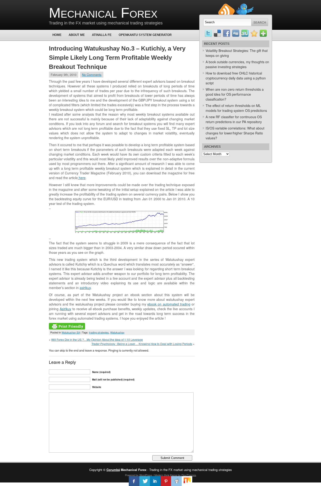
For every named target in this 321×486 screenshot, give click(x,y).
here (82, 177)
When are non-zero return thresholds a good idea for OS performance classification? (235, 94)
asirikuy (85, 287)
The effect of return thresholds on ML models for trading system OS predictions (236, 108)
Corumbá (113, 469)
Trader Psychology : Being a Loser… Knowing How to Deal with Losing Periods (141, 344)
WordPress (145, 475)
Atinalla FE (102, 35)
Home (57, 35)
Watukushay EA (71, 332)
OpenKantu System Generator (145, 35)
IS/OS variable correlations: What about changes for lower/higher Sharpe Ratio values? (235, 133)
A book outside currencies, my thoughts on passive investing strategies (237, 64)
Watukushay (117, 332)
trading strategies (99, 332)
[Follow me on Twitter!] (245, 6)
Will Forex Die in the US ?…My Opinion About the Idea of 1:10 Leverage (97, 339)
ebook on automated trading (168, 304)
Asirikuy (65, 308)
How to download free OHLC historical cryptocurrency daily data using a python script (236, 78)
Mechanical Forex (103, 13)
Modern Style (161, 475)
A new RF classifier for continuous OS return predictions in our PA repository (234, 119)
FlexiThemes (188, 475)
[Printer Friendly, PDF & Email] (67, 328)
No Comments (92, 74)
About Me (77, 35)
